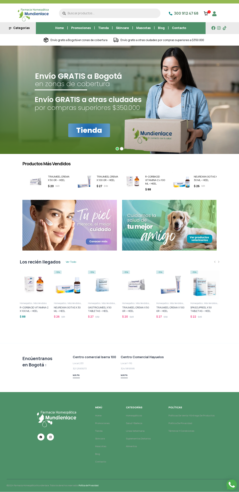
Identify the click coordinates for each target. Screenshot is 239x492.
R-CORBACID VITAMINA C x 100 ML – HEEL (153, 180)
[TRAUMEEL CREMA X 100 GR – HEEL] (82, 181)
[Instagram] (219, 28)
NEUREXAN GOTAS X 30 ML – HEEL (203, 178)
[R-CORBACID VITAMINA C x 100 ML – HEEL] (131, 181)
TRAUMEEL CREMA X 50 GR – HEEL (57, 178)
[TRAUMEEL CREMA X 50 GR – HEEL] (33, 181)
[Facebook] (213, 28)
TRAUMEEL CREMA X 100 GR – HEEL (105, 178)
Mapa (76, 375)
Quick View (48, 316)
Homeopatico (26, 303)
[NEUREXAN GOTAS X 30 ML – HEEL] (179, 181)
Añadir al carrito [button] (22, 296)
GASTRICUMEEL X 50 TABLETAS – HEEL (99, 309)
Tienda (89, 130)
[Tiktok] (225, 28)
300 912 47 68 (186, 13)
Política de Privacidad (89, 485)
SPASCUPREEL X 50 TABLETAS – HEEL (201, 309)
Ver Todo (71, 261)
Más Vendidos (40, 303)
